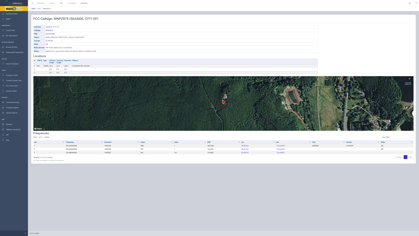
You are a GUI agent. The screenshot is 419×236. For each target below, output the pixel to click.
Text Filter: (386, 137)
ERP (208, 142)
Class (143, 142)
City (313, 142)
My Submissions (12, 35)
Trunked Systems (12, 107)
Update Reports (11, 113)
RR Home (41, 3)
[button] (410, 3)
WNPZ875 (49, 30)
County (349, 142)
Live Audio (72, 3)
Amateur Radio (11, 91)
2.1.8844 (36, 233)
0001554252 (50, 34)
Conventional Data (12, 102)
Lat (242, 142)
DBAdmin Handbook (13, 129)
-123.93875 (280, 146)
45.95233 (245, 146)
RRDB (33, 9)
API (7, 135)
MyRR (8, 19)
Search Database (12, 64)
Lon (277, 142)
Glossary (9, 124)
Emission (108, 142)
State (383, 142)
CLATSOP (49, 41)
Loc (35, 142)
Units (176, 142)
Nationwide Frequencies (14, 52)
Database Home (12, 14)
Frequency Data (12, 75)
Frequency (70, 142)
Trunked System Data (14, 80)
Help (7, 140)
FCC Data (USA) (12, 86)
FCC (39, 9)
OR (47, 44)
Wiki (61, 3)
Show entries (41, 137)
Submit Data (10, 30)
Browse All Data (11, 47)
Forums (52, 3)
